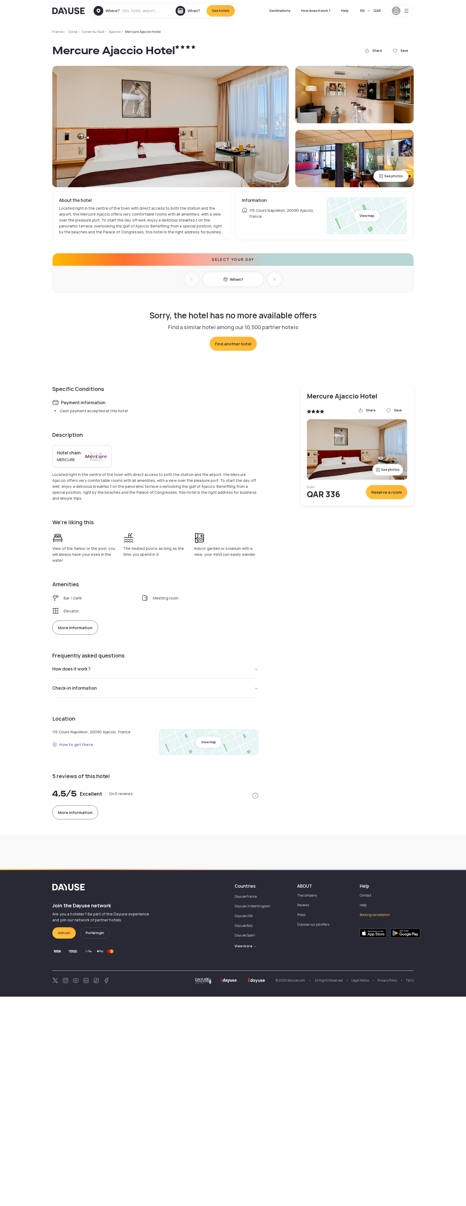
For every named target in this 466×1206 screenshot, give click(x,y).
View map (366, 215)
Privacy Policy (387, 980)
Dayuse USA (244, 916)
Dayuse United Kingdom (252, 906)
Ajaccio (115, 31)
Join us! (64, 933)
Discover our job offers (313, 924)
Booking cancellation (375, 914)
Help (344, 10)
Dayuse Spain (245, 935)
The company (307, 895)
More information (75, 628)
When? (236, 279)
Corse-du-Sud (93, 31)
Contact (365, 895)
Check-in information (74, 688)
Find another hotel (233, 344)
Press (301, 914)
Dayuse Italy (244, 925)
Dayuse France (246, 896)
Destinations (279, 10)
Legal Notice (360, 980)
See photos (393, 176)
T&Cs (410, 980)
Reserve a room (386, 492)
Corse (72, 31)
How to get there (76, 744)
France (57, 31)
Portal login (95, 933)
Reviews (303, 905)
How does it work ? (315, 10)
